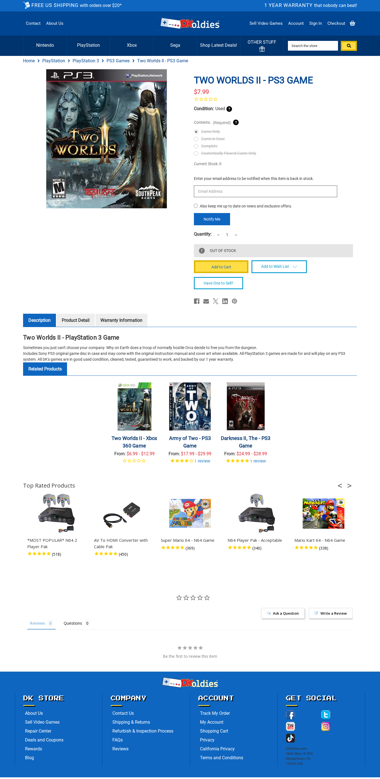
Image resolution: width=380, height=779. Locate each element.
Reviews (120, 748)
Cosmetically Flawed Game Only (228, 153)
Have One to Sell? (218, 283)
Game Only (210, 131)
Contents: (212, 122)
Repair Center (38, 731)
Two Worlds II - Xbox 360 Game (134, 442)
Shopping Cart (214, 731)
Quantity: (203, 234)
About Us (54, 23)
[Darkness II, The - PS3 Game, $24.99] (246, 406)
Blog (29, 757)
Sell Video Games (266, 23)
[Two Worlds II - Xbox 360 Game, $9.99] (134, 406)
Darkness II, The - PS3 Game (246, 442)
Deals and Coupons (44, 740)
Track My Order (215, 713)
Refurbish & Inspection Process (142, 731)
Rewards (33, 748)
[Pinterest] (234, 301)
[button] (341, 485)
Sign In (315, 23)
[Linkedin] (225, 301)
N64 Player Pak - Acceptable (255, 540)
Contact (33, 23)
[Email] (206, 301)
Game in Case (213, 139)
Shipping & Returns (131, 722)
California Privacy (217, 748)
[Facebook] (196, 301)
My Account (211, 722)
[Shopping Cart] (352, 23)
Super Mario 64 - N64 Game (187, 540)
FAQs (117, 740)
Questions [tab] (73, 623)
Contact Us (123, 713)
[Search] (349, 46)
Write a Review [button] (333, 613)
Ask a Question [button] (286, 613)
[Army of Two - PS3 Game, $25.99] (190, 406)
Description (39, 320)
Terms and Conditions (221, 757)
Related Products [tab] (45, 369)
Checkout (336, 23)
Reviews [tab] (37, 623)
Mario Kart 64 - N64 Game (319, 540)
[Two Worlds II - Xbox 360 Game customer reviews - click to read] (134, 462)
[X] (215, 301)
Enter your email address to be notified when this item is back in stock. (254, 178)
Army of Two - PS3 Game (190, 442)
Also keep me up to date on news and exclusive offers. (246, 206)
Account (296, 23)
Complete (209, 146)
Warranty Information (121, 320)
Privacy (207, 740)
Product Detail (76, 320)
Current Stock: (207, 164)
